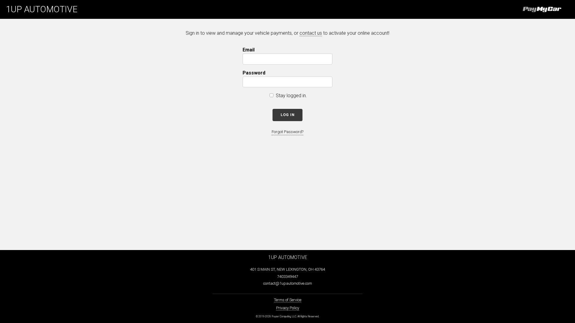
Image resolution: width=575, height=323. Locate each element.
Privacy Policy (287, 308)
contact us (310, 33)
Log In (288, 114)
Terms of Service (287, 300)
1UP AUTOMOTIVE (42, 9)
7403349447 (287, 276)
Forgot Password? (287, 131)
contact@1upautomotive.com (287, 283)
